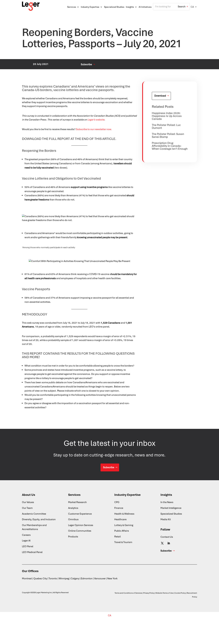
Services (71, 6)
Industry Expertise (90, 6)
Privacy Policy (148, 593)
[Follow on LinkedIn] (168, 543)
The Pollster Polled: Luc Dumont (166, 126)
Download (160, 95)
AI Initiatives (145, 6)
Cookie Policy (180, 593)
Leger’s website (96, 119)
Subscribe (86, 64)
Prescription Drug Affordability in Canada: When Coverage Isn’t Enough (170, 145)
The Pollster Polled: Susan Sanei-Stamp (168, 135)
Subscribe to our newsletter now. (94, 129)
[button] (194, 7)
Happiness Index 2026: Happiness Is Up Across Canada (167, 116)
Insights (130, 6)
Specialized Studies (114, 6)
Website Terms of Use (164, 593)
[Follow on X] (162, 543)
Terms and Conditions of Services (128, 593)
